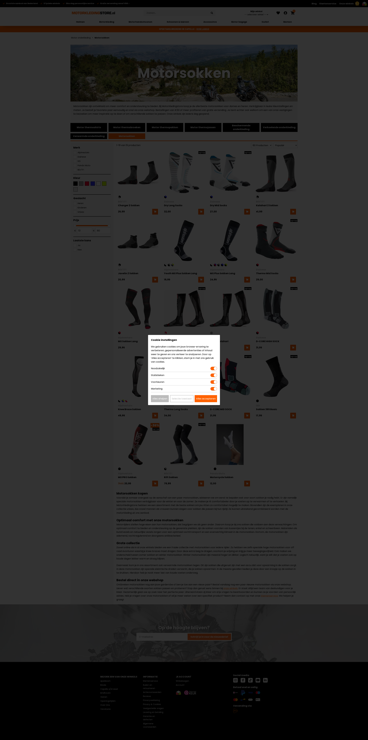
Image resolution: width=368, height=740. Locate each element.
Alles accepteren (206, 398)
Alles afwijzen (159, 398)
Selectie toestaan (182, 398)
